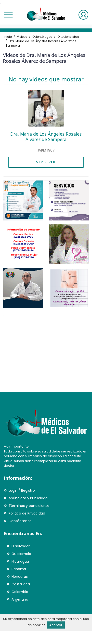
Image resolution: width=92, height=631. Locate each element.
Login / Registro (22, 490)
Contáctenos (20, 520)
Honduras (20, 576)
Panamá (19, 569)
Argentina (20, 599)
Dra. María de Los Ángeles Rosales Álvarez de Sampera (46, 136)
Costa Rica (21, 584)
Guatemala (21, 553)
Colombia (20, 591)
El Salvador (21, 546)
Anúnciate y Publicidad (28, 498)
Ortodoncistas (68, 37)
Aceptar (55, 625)
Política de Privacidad (27, 513)
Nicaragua (20, 561)
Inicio (8, 37)
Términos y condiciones (29, 505)
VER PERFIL (46, 162)
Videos (22, 37)
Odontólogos (42, 37)
